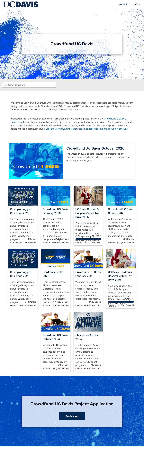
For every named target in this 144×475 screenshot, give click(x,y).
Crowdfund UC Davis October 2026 (95, 148)
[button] (23, 216)
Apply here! (72, 416)
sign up (122, 4)
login (136, 4)
